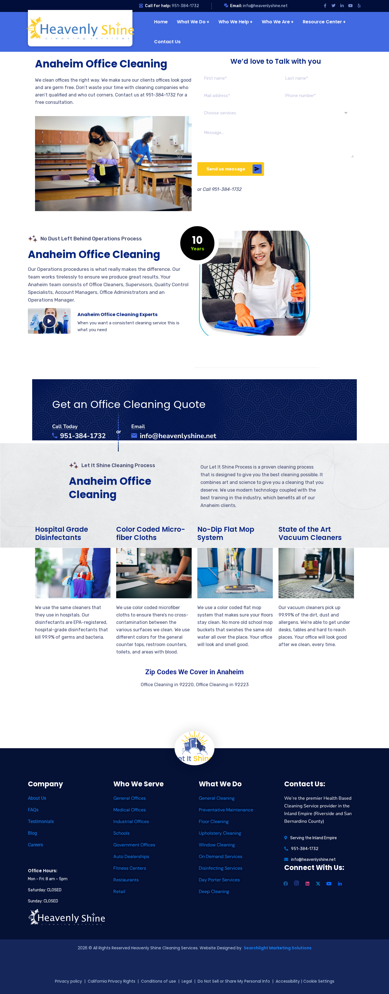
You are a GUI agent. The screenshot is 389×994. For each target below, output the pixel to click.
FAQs (33, 809)
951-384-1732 (185, 5)
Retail (119, 891)
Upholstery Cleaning (220, 833)
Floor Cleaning (214, 821)
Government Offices (134, 845)
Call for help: (158, 5)
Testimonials (41, 821)
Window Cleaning (217, 845)
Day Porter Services (219, 880)
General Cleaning (217, 798)
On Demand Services (220, 856)
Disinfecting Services (220, 868)
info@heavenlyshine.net (265, 5)
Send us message (225, 169)
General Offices (129, 798)
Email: (236, 5)
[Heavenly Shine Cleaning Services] (81, 28)
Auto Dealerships (131, 856)
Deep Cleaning (214, 891)
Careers (35, 844)
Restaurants (126, 880)
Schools (121, 833)
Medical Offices (129, 810)
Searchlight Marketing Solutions (278, 948)
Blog (32, 833)
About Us (37, 798)
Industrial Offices (131, 821)
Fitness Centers (129, 868)
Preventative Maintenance (226, 810)
